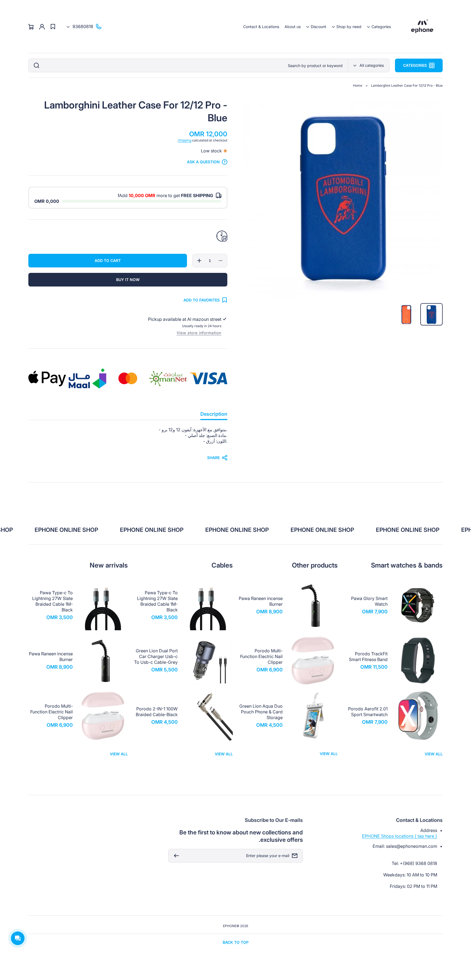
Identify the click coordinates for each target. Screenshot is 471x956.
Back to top (236, 942)
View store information (199, 332)
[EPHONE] (422, 27)
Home (357, 85)
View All (434, 754)
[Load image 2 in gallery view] (406, 314)
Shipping (184, 140)
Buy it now (128, 279)
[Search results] (35, 65)
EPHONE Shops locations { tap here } (399, 836)
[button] (379, 26)
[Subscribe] (175, 855)
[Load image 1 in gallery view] (431, 314)
